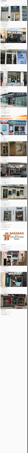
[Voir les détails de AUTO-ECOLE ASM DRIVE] (14, 17)
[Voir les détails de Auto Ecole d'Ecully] (14, 217)
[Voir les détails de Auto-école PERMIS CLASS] (14, 151)
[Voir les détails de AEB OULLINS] (14, 38)
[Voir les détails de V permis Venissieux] (14, 103)
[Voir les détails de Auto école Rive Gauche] (14, 81)
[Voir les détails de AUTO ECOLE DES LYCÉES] (14, 195)
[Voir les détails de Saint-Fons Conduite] (14, 60)
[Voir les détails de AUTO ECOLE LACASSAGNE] (14, 261)
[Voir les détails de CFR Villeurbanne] (14, 239)
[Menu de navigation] (26, 1)
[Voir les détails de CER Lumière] (14, 130)
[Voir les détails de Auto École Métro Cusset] (14, 283)
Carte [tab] (16, 4)
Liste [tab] (6, 4)
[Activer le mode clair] (1, 1)
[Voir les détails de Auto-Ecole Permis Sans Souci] (14, 173)
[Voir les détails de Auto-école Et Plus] (14, 305)
